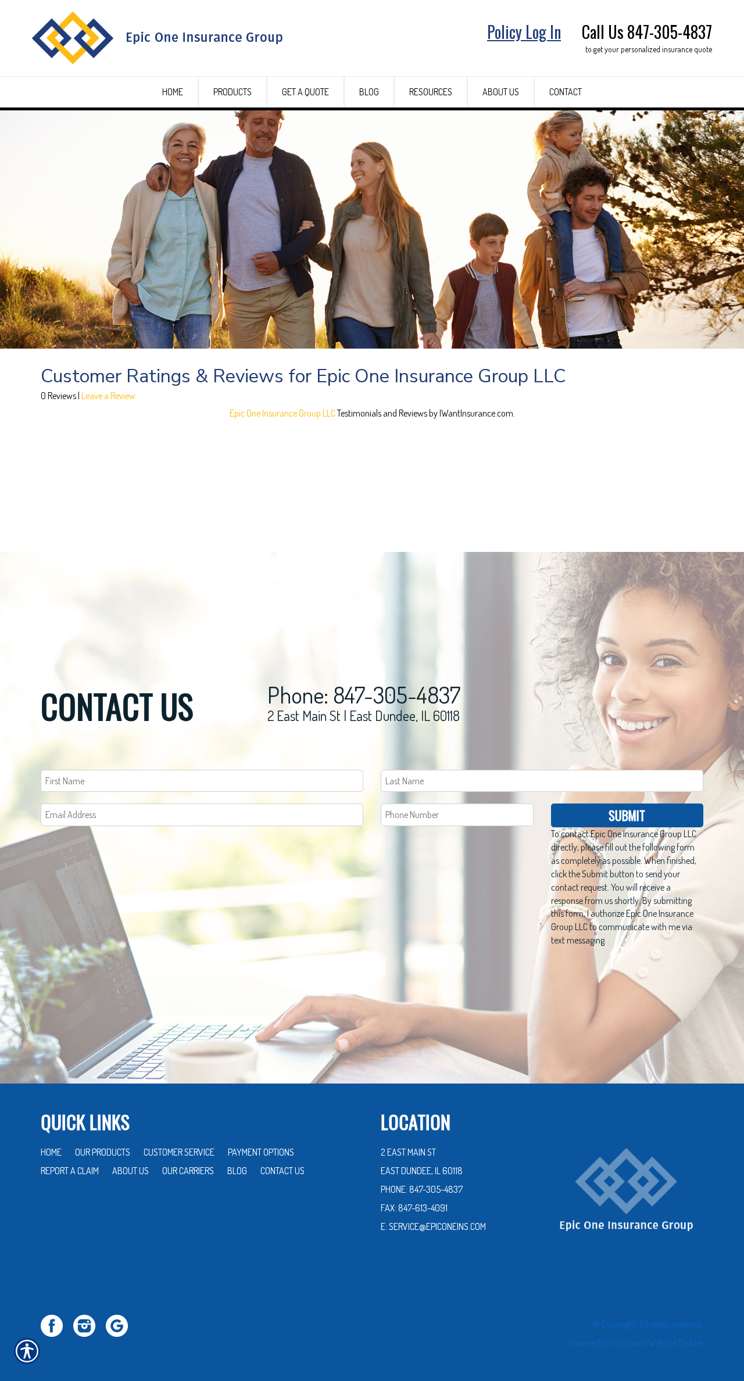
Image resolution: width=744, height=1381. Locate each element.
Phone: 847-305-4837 (363, 694)
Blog (237, 1170)
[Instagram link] (88, 1324)
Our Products (102, 1152)
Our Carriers (188, 1170)
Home (51, 1152)
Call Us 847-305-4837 (647, 32)
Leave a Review (108, 395)
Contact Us (282, 1170)
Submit (627, 815)
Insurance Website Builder (657, 1342)
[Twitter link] (56, 1324)
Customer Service (179, 1152)
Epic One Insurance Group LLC (282, 413)
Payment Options (261, 1152)
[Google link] (121, 1324)
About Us (130, 1170)
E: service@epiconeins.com (433, 1226)
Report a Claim (70, 1170)
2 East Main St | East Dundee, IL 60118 (363, 715)
